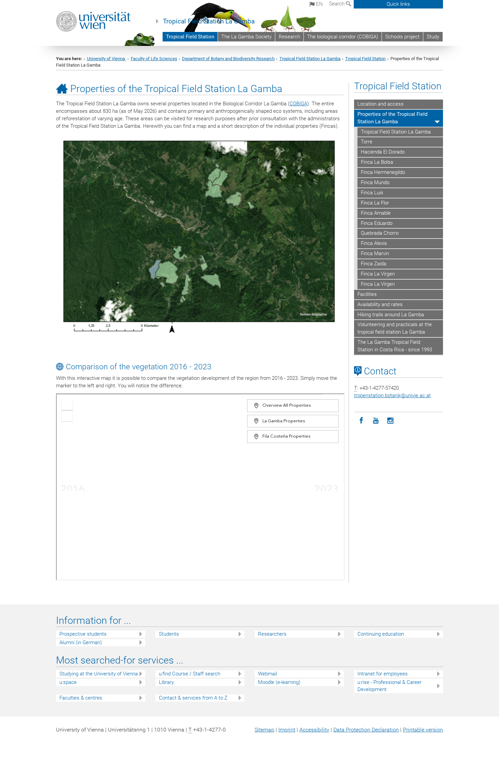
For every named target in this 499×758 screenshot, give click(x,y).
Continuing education (380, 634)
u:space (68, 682)
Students (169, 634)
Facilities (367, 294)
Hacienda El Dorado (383, 152)
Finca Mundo (375, 182)
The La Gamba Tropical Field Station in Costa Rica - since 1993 (394, 346)
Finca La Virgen (378, 274)
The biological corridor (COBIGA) (342, 37)
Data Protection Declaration (366, 729)
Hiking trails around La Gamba (390, 315)
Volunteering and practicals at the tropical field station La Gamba (394, 328)
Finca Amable (376, 213)
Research (289, 37)
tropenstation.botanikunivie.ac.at (392, 395)
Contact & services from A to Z (193, 698)
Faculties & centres (80, 698)
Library (166, 682)
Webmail (267, 674)
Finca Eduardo (376, 223)
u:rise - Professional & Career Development (389, 685)
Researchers (272, 634)
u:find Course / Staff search (189, 674)
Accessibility (314, 729)
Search (337, 4)
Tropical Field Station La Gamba (209, 21)
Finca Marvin (375, 253)
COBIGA (298, 104)
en (319, 4)
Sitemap (264, 729)
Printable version (423, 729)
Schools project (402, 37)
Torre (366, 142)
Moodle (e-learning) (279, 682)
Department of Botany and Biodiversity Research (228, 58)
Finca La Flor (375, 203)
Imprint (286, 729)
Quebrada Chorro (380, 233)
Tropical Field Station (190, 37)
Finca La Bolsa (377, 162)
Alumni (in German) (80, 642)
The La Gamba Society (246, 37)
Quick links (398, 4)
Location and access (380, 104)
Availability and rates (380, 304)
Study (433, 37)
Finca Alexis (374, 243)
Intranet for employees (382, 674)
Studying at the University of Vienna (98, 674)
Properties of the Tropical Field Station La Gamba (392, 118)
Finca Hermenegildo (383, 172)
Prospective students (83, 634)
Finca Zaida (373, 264)
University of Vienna (106, 58)
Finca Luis (372, 193)
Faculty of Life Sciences (154, 58)
